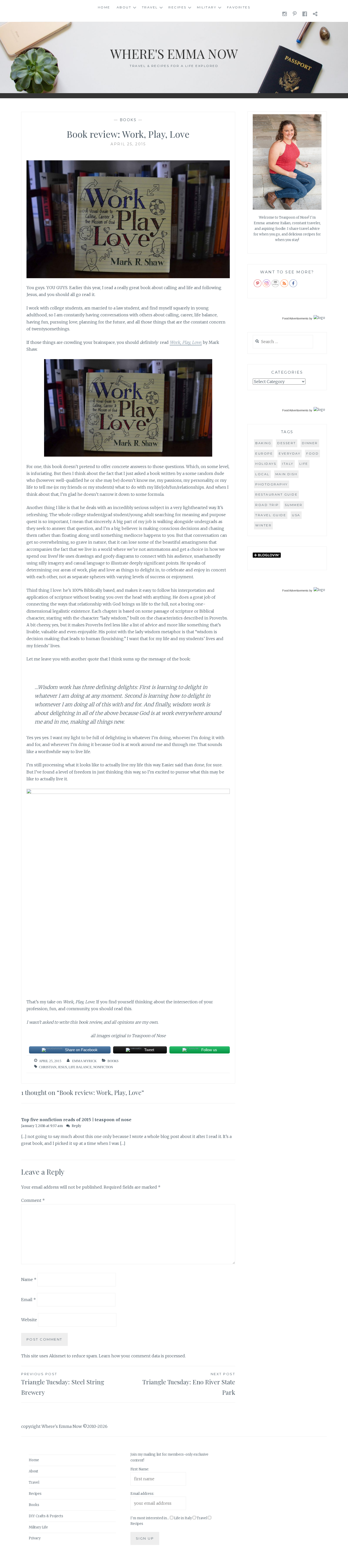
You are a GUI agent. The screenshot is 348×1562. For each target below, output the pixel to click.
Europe (264, 453)
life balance (80, 1067)
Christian (47, 1067)
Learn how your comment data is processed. (142, 1355)
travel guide (270, 515)
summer (294, 505)
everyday (289, 453)
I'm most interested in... (149, 1518)
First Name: (139, 1469)
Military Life (38, 1527)
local (262, 474)
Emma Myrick (84, 1061)
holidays (265, 464)
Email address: (142, 1493)
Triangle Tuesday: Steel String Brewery (62, 1384)
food (312, 453)
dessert (286, 443)
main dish (286, 474)
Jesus (62, 1067)
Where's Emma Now (174, 53)
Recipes (177, 7)
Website (29, 1319)
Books (128, 120)
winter (263, 525)
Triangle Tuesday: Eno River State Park (188, 1384)
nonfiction (103, 1067)
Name (28, 1279)
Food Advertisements (295, 318)
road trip (267, 505)
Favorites (238, 7)
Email (28, 1299)
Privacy (35, 1538)
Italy (287, 464)
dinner (310, 443)
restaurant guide (276, 494)
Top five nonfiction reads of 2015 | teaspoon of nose (76, 1119)
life (303, 464)
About (124, 7)
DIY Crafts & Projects (46, 1516)
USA (296, 515)
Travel (150, 7)
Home (104, 7)
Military (206, 7)
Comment (33, 1200)
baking (263, 443)
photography (271, 484)
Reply (76, 1126)
